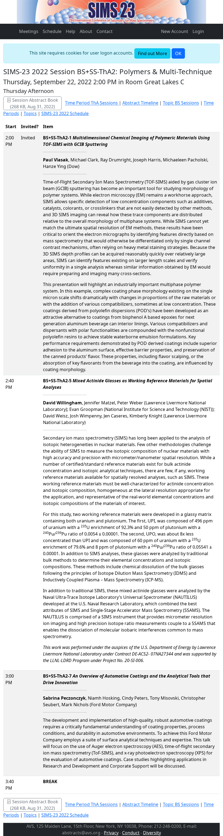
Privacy (111, 833)
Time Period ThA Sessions (92, 103)
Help (70, 31)
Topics (30, 113)
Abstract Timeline (140, 103)
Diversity (152, 833)
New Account (174, 31)
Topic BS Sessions (181, 103)
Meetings (28, 31)
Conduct (131, 833)
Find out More (152, 53)
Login (198, 31)
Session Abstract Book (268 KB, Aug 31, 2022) (34, 103)
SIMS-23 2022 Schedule (65, 113)
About (86, 31)
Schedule (52, 31)
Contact (105, 31)
